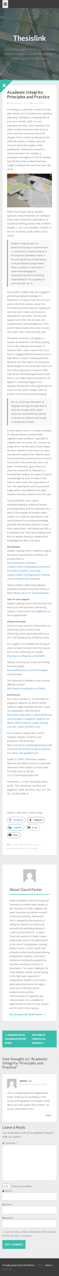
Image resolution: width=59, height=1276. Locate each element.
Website (9, 1218)
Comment (11, 1143)
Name (9, 1190)
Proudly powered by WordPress (18, 1265)
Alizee (48, 1265)
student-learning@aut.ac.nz (36, 611)
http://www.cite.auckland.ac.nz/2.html (26, 688)
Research (14, 844)
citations (37, 844)
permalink (33, 848)
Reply (48, 1115)
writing (22, 848)
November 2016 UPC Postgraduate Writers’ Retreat (15, 1038)
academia (27, 844)
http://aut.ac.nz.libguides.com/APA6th (26, 655)
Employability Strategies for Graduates (38, 1038)
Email (9, 1204)
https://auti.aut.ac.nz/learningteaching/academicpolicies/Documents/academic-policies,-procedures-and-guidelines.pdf (29, 749)
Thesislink (29, 38)
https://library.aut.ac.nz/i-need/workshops (28, 592)
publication (12, 848)
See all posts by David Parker (25, 1014)
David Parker (38, 103)
